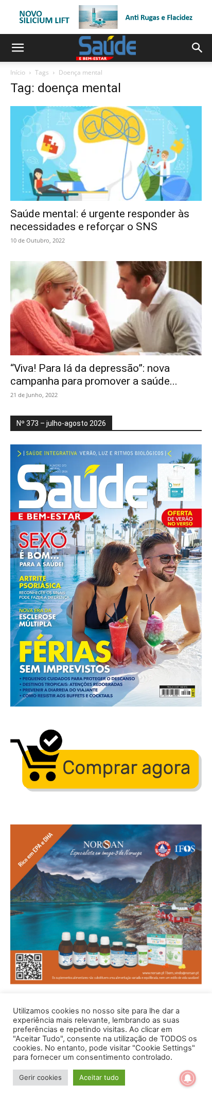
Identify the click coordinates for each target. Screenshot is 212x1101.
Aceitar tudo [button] (99, 1077)
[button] (17, 48)
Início (17, 72)
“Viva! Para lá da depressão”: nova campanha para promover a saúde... (94, 374)
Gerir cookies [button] (40, 1077)
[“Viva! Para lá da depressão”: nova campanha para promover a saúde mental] (106, 308)
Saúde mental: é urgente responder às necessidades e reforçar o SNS (99, 220)
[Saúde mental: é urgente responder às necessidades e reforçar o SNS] (106, 153)
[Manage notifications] (188, 1078)
